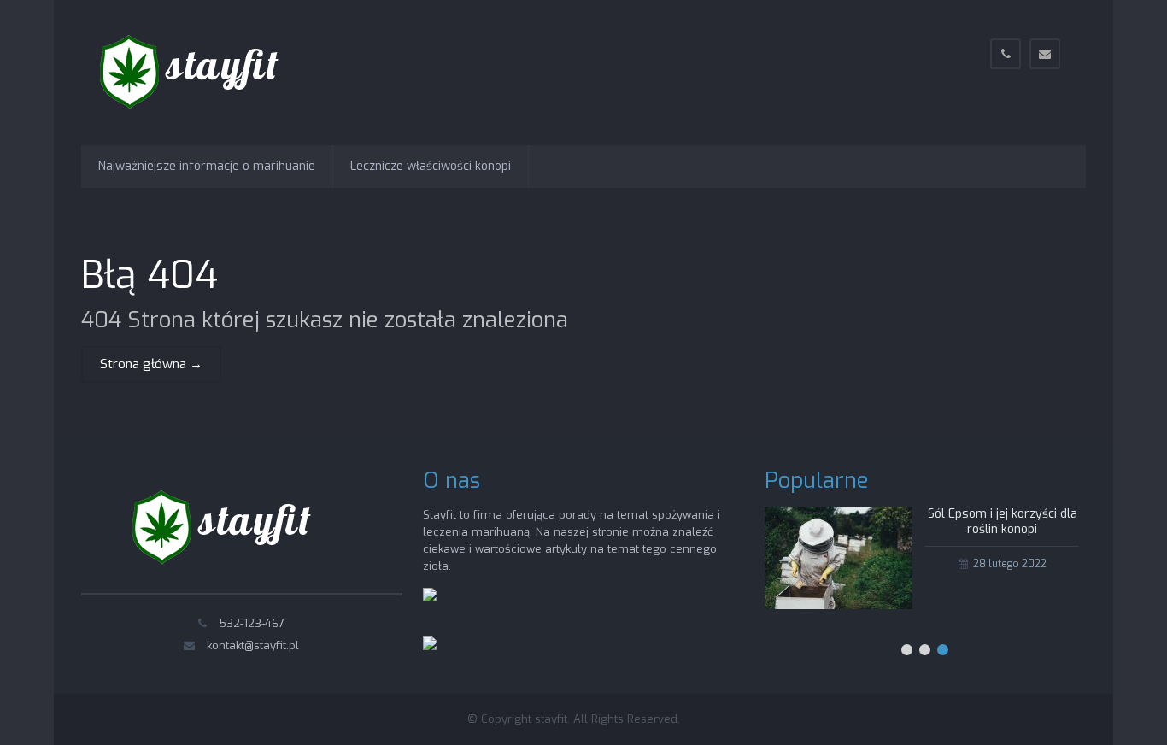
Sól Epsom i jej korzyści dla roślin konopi (1002, 521)
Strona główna (151, 363)
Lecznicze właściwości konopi (430, 166)
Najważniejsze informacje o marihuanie (206, 166)
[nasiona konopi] (430, 646)
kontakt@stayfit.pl (253, 645)
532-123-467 (251, 623)
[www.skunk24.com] (430, 597)
